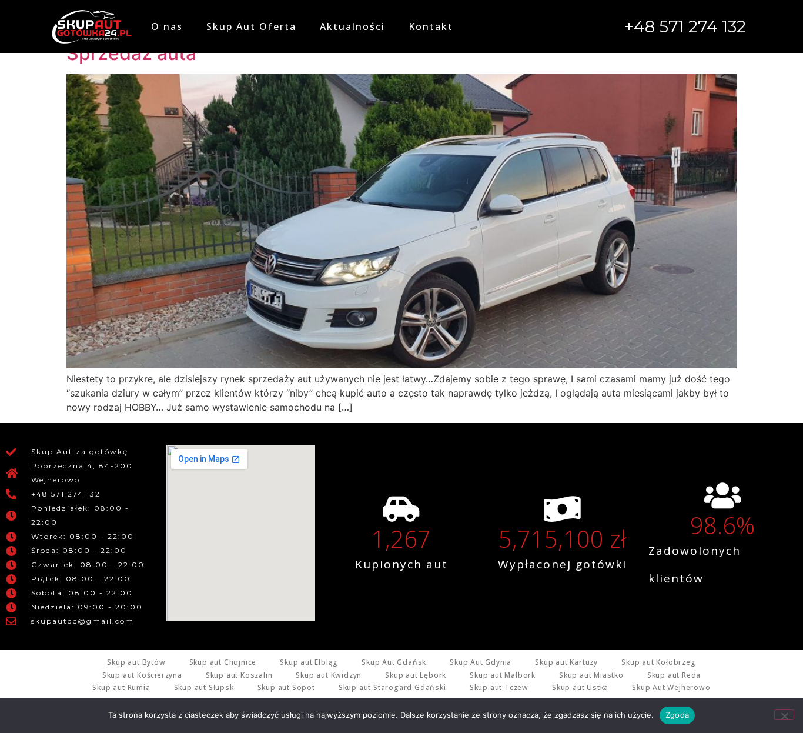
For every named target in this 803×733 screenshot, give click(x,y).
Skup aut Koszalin (239, 675)
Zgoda (677, 714)
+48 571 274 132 (685, 26)
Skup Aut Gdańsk (394, 662)
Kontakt (431, 26)
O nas (167, 26)
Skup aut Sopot (286, 687)
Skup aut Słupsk (204, 687)
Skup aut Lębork (415, 675)
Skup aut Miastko (591, 675)
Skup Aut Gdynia (480, 662)
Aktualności (352, 26)
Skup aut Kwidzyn (329, 675)
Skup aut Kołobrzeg (658, 662)
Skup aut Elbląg (309, 662)
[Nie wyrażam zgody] (784, 714)
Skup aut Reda (674, 675)
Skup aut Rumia (121, 687)
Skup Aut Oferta (251, 26)
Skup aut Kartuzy (566, 662)
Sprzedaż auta (131, 53)
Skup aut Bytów (136, 662)
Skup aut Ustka (580, 687)
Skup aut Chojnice (223, 662)
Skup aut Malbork (503, 675)
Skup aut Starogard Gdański (392, 687)
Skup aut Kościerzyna (142, 675)
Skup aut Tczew (499, 687)
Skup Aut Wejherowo (671, 687)
